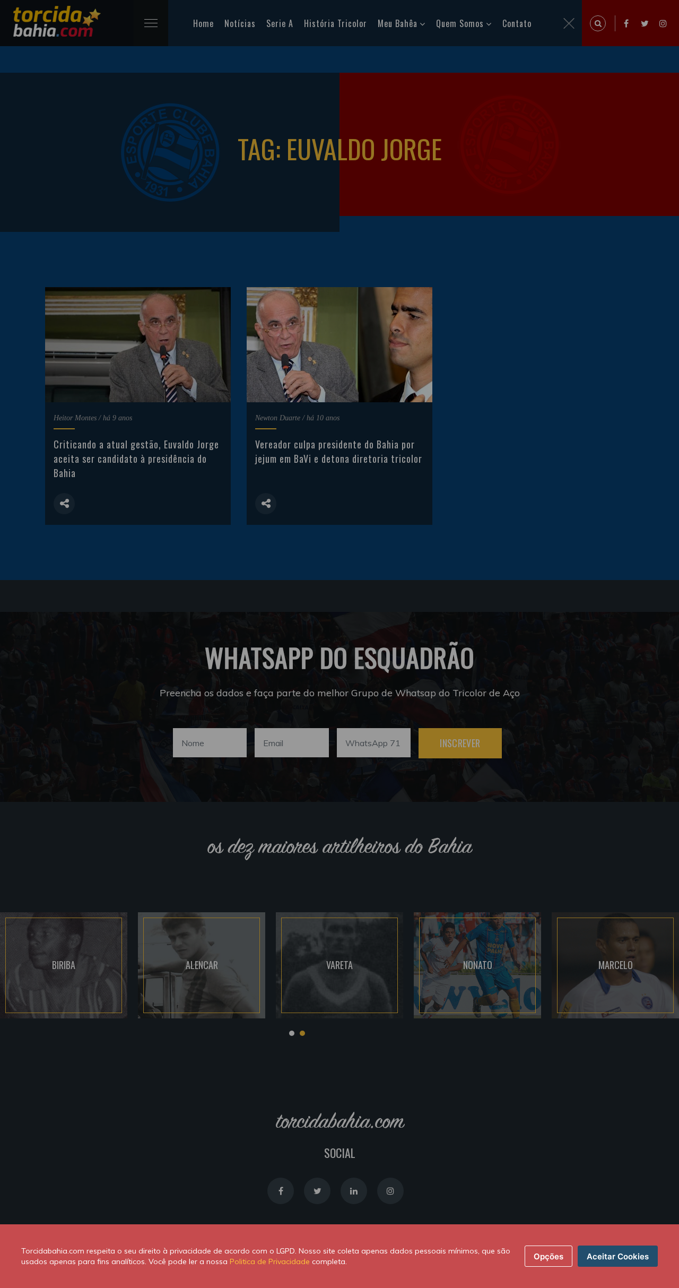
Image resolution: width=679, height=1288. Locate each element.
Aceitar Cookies (618, 1256)
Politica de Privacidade (270, 1261)
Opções (548, 1256)
